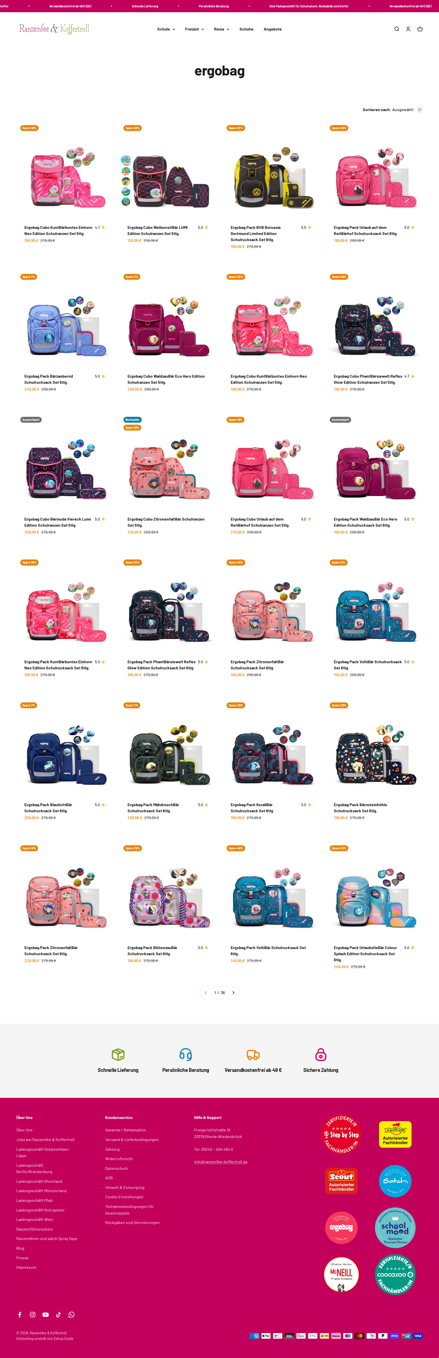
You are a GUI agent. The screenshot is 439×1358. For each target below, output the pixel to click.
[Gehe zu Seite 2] (233, 992)
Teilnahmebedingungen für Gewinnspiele (129, 1209)
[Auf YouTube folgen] (45, 1314)
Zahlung (112, 1149)
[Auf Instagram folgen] (32, 1314)
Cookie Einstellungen (124, 1196)
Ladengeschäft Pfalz (34, 1200)
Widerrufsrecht (119, 1158)
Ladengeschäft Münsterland (41, 1190)
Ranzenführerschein (34, 1229)
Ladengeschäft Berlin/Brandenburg (34, 1168)
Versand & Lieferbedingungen (132, 1139)
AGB (109, 1177)
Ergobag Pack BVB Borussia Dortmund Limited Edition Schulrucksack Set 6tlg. (255, 233)
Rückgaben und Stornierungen (132, 1222)
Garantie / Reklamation (125, 1129)
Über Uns (24, 1129)
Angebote (273, 29)
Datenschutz (116, 1168)
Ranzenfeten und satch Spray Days (46, 1238)
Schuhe (247, 29)
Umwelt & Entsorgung (125, 1187)
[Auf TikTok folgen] (58, 1314)
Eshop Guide (64, 1338)
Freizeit (192, 29)
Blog (20, 1248)
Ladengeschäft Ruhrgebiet (40, 1209)
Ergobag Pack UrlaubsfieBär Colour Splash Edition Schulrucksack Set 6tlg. (365, 953)
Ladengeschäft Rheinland (39, 1181)
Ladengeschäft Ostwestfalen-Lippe (43, 1152)
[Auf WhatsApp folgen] (71, 1314)
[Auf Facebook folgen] (19, 1314)
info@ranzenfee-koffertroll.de (221, 1161)
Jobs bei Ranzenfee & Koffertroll (45, 1139)
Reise (219, 29)
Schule (163, 29)
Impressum (26, 1267)
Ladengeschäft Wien (34, 1219)
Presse (22, 1257)
